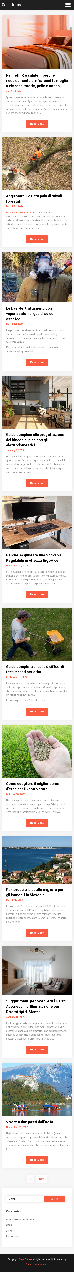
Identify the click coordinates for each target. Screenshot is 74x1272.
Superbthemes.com (37, 1264)
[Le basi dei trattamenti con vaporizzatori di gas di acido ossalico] (37, 277)
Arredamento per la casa (20, 1219)
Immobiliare (12, 1236)
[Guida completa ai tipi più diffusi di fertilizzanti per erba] (37, 634)
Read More (37, 123)
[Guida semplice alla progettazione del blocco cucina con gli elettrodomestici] (37, 401)
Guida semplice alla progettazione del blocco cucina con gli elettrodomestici (35, 439)
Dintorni (10, 1230)
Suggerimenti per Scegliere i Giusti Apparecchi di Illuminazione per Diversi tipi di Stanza (36, 1006)
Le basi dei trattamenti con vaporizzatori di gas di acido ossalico (30, 313)
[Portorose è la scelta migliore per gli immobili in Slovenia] (37, 859)
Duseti (32, 212)
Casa (9, 1225)
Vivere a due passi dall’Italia (29, 1122)
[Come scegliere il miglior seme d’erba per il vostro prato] (37, 751)
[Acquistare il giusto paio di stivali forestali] (37, 163)
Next (41, 1179)
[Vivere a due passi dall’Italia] (37, 1089)
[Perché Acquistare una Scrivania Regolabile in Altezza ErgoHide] (37, 522)
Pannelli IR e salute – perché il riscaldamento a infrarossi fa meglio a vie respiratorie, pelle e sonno (37, 80)
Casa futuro (12, 5)
